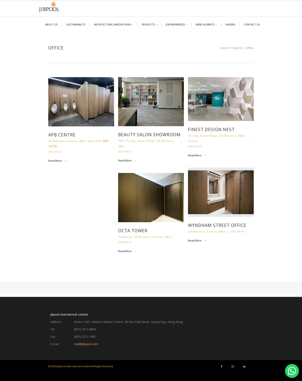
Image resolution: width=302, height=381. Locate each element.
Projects (236, 48)
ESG (120, 141)
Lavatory (72, 141)
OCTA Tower (133, 230)
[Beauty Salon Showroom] (151, 101)
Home (224, 48)
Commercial (125, 237)
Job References (57, 141)
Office (82, 141)
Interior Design (146, 141)
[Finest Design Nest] (221, 99)
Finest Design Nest (211, 129)
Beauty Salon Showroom (149, 134)
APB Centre (62, 135)
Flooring (130, 141)
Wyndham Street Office (217, 225)
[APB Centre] (81, 101)
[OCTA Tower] (151, 197)
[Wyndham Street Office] (221, 192)
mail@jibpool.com (86, 344)
